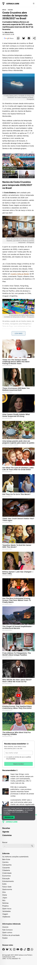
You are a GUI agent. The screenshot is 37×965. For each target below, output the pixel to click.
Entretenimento (8, 881)
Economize (6, 876)
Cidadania (6, 870)
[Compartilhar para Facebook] (29, 38)
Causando (6, 868)
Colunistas (7, 835)
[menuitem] (18, 829)
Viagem (10, 9)
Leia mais (18, 333)
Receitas (6, 828)
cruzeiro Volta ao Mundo (20, 274)
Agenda (5, 832)
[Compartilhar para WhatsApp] (18, 38)
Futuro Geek (6, 887)
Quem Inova (6, 909)
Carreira (5, 862)
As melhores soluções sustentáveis (15, 857)
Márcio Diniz (9, 32)
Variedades (6, 911)
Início (4, 9)
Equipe (4, 938)
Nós (3, 900)
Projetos (5, 906)
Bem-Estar (6, 859)
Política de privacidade (11, 935)
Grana (4, 895)
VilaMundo (6, 917)
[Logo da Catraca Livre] (10, 3)
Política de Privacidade (15, 810)
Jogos (4, 898)
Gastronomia (7, 889)
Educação (6, 878)
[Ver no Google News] (8, 38)
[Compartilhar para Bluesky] (24, 38)
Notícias (5, 903)
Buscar (4, 842)
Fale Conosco (7, 930)
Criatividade (6, 873)
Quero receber (18, 764)
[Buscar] (32, 846)
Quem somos (7, 932)
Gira (4, 892)
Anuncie (5, 927)
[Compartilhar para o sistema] (34, 38)
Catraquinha (6, 865)
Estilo (4, 884)
